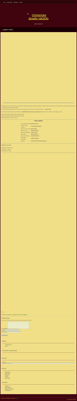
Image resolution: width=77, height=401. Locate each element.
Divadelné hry (9, 2)
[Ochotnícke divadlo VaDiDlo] (38, 18)
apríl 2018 (7, 375)
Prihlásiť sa (7, 385)
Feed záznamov (8, 387)
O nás (4, 2)
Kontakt (20, 2)
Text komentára (4, 328)
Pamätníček (16, 2)
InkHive (17, 398)
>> (3, 311)
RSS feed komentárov (9, 388)
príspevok (25, 314)
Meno (2, 329)
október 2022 (7, 373)
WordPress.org (8, 390)
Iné (5, 346)
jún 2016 (6, 376)
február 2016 (7, 378)
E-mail (2, 330)
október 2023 (7, 372)
